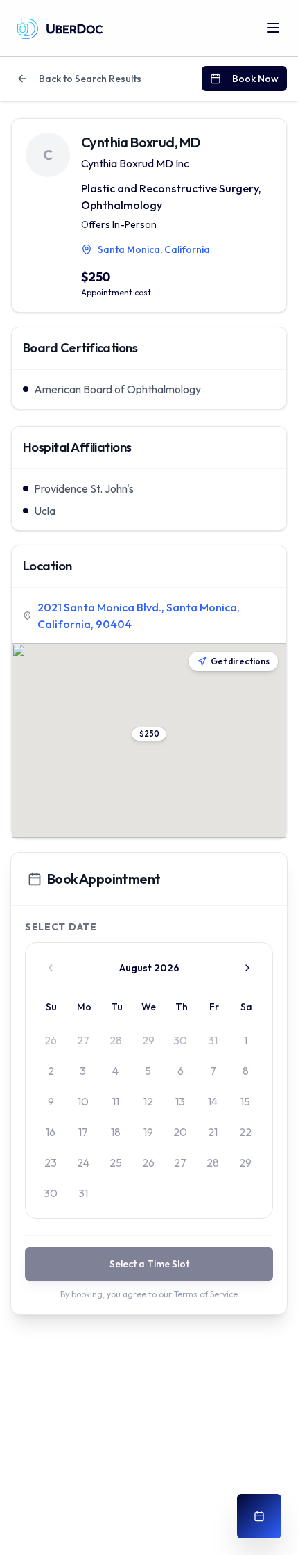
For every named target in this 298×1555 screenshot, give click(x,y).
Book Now (255, 78)
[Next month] (247, 968)
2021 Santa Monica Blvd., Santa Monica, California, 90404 (138, 615)
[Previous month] (50, 968)
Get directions (240, 661)
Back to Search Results (90, 78)
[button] (149, 734)
